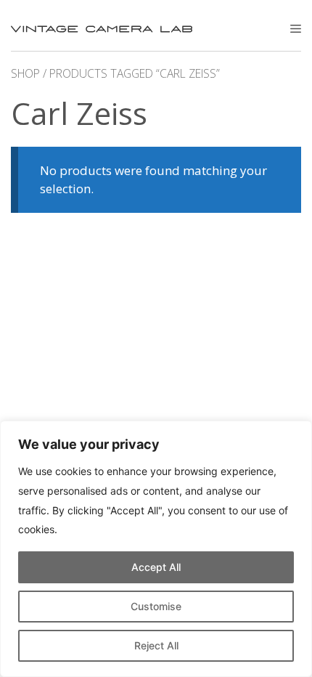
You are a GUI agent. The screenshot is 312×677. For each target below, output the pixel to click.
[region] (156, 549)
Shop (25, 73)
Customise (156, 606)
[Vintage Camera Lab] (101, 29)
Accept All (156, 567)
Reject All (156, 645)
